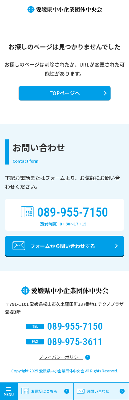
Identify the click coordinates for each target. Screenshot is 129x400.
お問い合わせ (98, 391)
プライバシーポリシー (61, 357)
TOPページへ (64, 93)
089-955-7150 (72, 212)
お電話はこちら (44, 391)
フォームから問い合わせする (62, 246)
